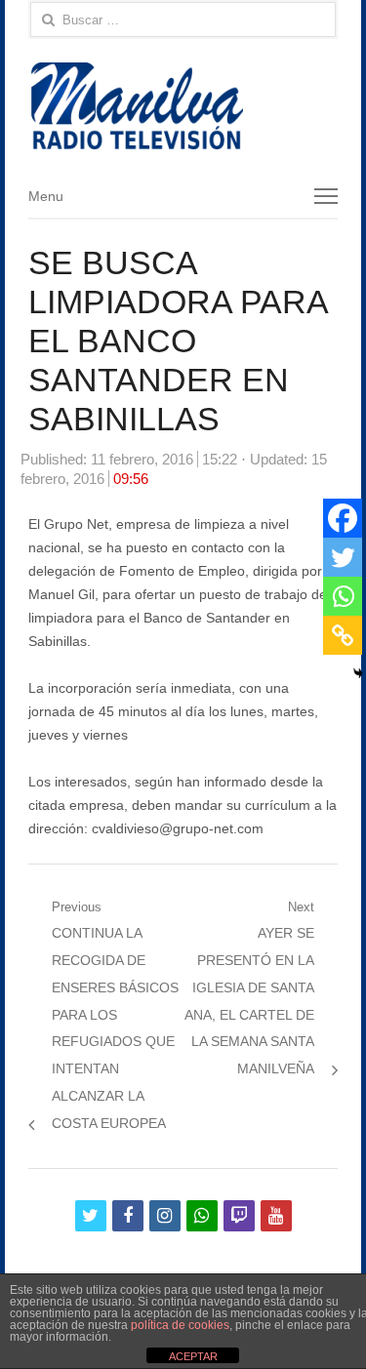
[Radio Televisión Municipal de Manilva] (183, 105)
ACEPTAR (193, 1356)
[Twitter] (342, 557)
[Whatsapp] (342, 596)
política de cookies (180, 1325)
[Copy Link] (342, 635)
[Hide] (358, 673)
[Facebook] (342, 518)
